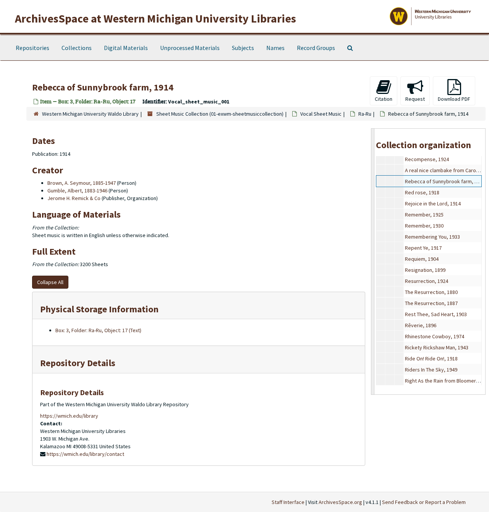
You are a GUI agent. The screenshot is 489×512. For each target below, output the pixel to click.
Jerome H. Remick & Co (73, 198)
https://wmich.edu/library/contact (85, 454)
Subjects (243, 48)
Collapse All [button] (50, 282)
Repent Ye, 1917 (423, 247)
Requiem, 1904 (422, 258)
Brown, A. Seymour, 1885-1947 (81, 182)
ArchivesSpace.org (340, 502)
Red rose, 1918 (422, 192)
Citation (383, 98)
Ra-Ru (364, 113)
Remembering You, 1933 (432, 236)
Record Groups (316, 48)
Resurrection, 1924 (426, 281)
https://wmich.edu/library (69, 415)
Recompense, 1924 (427, 159)
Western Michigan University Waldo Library (90, 113)
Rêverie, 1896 (420, 325)
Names (275, 48)
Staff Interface (288, 502)
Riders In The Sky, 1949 (431, 369)
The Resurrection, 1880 (431, 292)
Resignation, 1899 (425, 269)
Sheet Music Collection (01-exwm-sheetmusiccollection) (219, 113)
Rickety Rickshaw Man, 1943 (436, 347)
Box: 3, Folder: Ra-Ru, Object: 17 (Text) (98, 330)
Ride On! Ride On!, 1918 (431, 358)
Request (415, 98)
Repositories (32, 48)
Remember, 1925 (424, 214)
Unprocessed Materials (190, 48)
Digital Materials (126, 48)
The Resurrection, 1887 (431, 303)
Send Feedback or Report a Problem (424, 502)
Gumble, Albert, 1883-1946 (77, 190)
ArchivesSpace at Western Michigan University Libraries (155, 18)
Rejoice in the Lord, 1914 (433, 203)
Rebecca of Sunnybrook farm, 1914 (445, 181)
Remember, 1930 (424, 225)
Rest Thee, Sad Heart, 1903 (436, 314)
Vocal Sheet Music (321, 113)
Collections (77, 48)
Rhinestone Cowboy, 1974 (434, 336)
